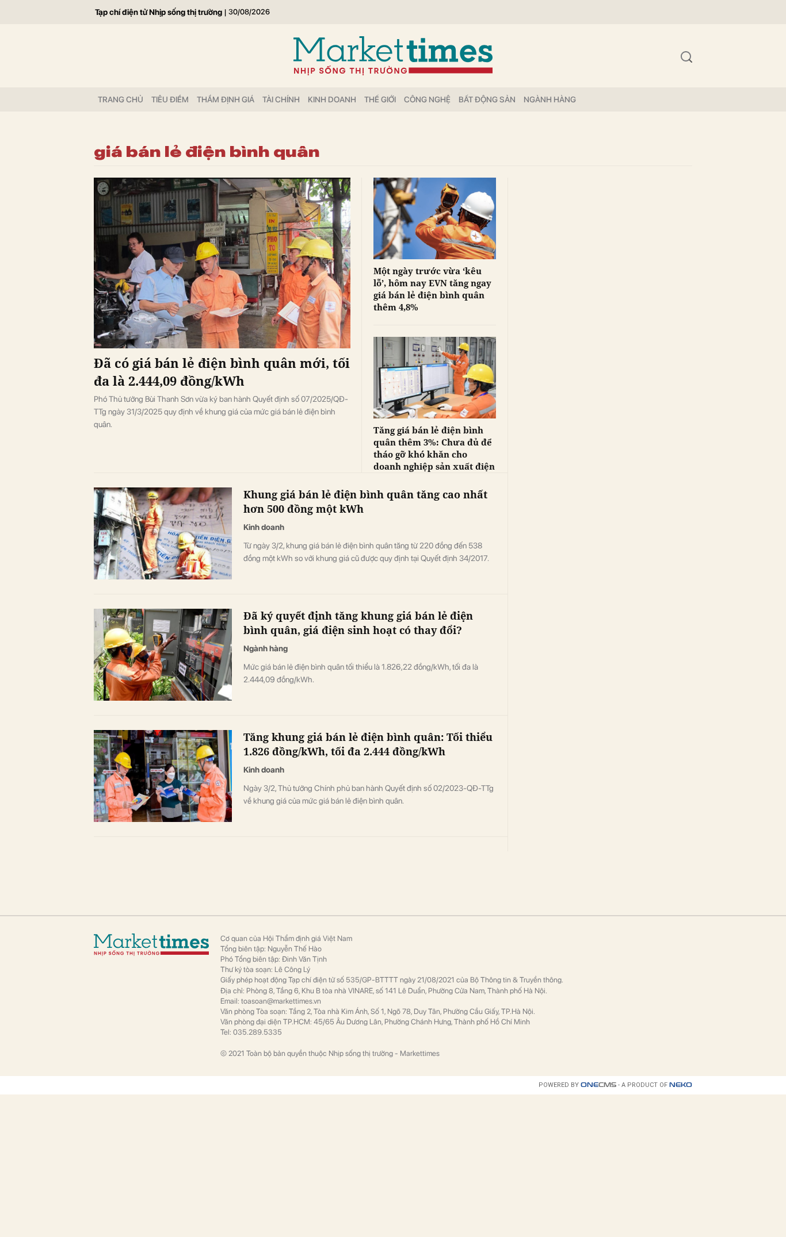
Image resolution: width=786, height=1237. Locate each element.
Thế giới (380, 99)
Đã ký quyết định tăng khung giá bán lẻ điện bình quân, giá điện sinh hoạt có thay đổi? (358, 623)
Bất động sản (487, 99)
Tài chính (281, 99)
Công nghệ (427, 99)
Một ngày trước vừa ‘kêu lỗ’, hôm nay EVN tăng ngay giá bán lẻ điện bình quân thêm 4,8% (432, 289)
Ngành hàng (550, 99)
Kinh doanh (332, 99)
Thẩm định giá (225, 99)
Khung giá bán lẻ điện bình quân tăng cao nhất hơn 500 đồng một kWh (365, 501)
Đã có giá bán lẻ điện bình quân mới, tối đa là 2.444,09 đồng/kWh (222, 371)
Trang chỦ (120, 99)
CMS (598, 1085)
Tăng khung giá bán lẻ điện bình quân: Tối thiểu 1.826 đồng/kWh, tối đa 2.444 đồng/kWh (368, 744)
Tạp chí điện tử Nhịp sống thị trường (158, 12)
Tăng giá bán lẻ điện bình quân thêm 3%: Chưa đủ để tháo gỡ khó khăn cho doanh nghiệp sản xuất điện (434, 448)
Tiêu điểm (170, 99)
